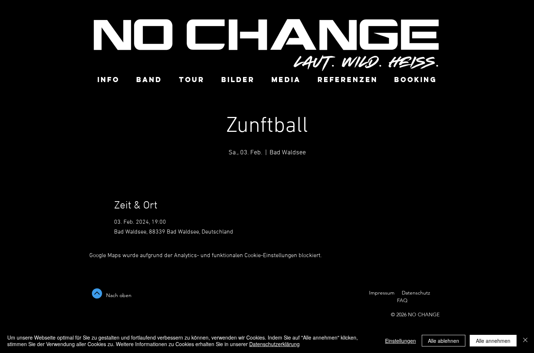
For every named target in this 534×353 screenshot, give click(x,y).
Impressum (382, 292)
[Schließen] (525, 340)
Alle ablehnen (443, 340)
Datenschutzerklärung (274, 344)
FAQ (402, 300)
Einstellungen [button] (400, 340)
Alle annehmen (493, 340)
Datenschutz (417, 292)
